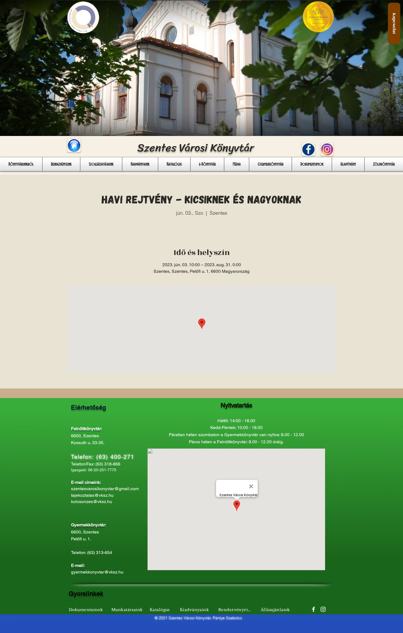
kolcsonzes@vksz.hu (91, 501)
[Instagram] (323, 609)
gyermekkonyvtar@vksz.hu (97, 572)
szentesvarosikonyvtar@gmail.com (105, 488)
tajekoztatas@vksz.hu (92, 495)
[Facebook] (313, 609)
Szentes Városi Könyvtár (195, 147)
